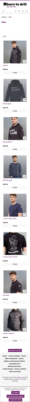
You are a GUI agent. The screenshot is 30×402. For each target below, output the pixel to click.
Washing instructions (14, 366)
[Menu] (3, 11)
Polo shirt (6, 295)
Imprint (5, 356)
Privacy (23, 356)
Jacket (5, 65)
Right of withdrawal (11, 358)
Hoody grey (7, 104)
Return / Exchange (15, 371)
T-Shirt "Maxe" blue (9, 219)
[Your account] (23, 11)
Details (15, 72)
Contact (21, 358)
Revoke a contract (15, 350)
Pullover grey (7, 180)
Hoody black (7, 142)
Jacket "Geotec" (8, 333)
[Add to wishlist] (24, 61)
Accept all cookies (15, 400)
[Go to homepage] (15, 5)
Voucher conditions (20, 369)
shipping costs (21, 377)
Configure (15, 392)
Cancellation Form (14, 363)
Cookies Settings (8, 369)
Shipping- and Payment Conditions (14, 361)
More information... (20, 389)
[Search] (15, 11)
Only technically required (15, 396)
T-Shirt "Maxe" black (10, 257)
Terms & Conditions (14, 356)
